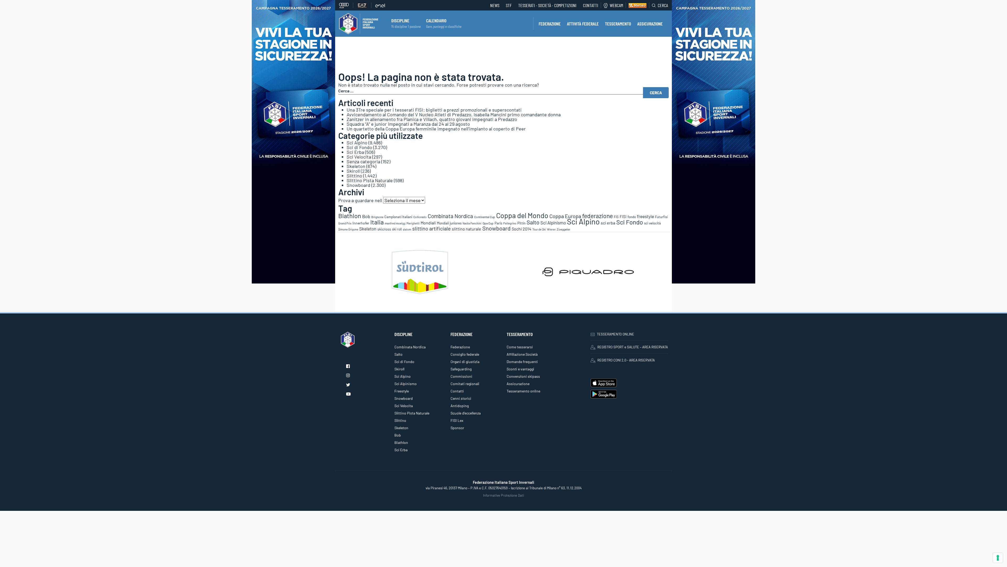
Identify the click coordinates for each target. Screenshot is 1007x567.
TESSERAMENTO (618, 24)
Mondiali (428, 222)
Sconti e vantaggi (520, 369)
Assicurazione (518, 383)
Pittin (521, 223)
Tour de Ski (539, 229)
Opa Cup (488, 223)
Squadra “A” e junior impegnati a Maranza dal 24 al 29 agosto (408, 124)
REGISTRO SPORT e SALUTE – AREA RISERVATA (632, 347)
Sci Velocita (359, 157)
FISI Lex (457, 420)
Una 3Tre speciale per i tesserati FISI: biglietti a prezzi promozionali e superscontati (434, 110)
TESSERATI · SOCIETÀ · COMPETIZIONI (547, 5)
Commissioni (461, 376)
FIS (616, 217)
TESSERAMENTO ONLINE (615, 334)
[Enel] (380, 5)
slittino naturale (466, 228)
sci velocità (652, 223)
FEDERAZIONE (550, 24)
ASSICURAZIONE (650, 24)
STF (509, 5)
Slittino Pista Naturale (370, 180)
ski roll (397, 229)
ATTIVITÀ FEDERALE (583, 24)
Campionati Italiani (398, 217)
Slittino (354, 175)
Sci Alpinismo (553, 222)
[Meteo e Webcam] (636, 5)
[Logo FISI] (358, 23)
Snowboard (358, 185)
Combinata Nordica (450, 216)
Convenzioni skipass (523, 376)
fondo (632, 217)
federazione (597, 215)
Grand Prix (344, 223)
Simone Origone (348, 229)
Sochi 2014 (521, 228)
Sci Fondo (629, 222)
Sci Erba (355, 152)
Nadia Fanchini (472, 223)
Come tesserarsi (520, 347)
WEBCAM (616, 5)
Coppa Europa (565, 216)
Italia (377, 222)
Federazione (460, 347)
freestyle (645, 216)
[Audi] (346, 5)
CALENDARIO (436, 20)
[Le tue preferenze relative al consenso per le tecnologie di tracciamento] (998, 558)
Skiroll (353, 171)
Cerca (663, 5)
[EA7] (364, 5)
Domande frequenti (522, 361)
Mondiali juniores (449, 223)
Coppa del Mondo (522, 215)
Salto (533, 222)
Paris (498, 223)
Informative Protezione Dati (503, 495)
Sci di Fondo (359, 147)
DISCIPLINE (400, 20)
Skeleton (356, 166)
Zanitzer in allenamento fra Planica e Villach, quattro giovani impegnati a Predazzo (432, 119)
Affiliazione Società (522, 354)
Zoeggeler (563, 229)
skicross (384, 229)
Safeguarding (461, 369)
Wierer (551, 229)
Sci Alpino (357, 142)
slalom (407, 229)
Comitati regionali (465, 383)
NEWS (494, 5)
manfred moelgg (395, 223)
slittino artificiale (431, 228)
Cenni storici (461, 398)
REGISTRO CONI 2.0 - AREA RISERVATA (626, 360)
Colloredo (420, 217)
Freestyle (401, 391)
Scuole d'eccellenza (466, 413)
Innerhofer (360, 223)
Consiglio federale (465, 354)
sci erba (608, 222)
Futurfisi (661, 217)
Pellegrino (509, 223)
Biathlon (349, 215)
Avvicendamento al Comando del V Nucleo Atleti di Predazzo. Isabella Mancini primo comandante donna (454, 114)
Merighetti (413, 223)
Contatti (590, 5)
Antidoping (460, 405)
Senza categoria (363, 161)
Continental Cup (484, 217)
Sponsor (457, 428)
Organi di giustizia (465, 361)
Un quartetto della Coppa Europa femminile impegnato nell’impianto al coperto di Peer (436, 129)
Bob (366, 216)
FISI (623, 216)
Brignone (377, 217)
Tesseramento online (523, 391)
